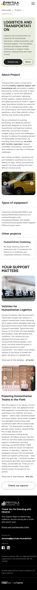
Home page (6, 10)
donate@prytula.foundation (16, 538)
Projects (18, 10)
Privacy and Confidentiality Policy (15, 527)
